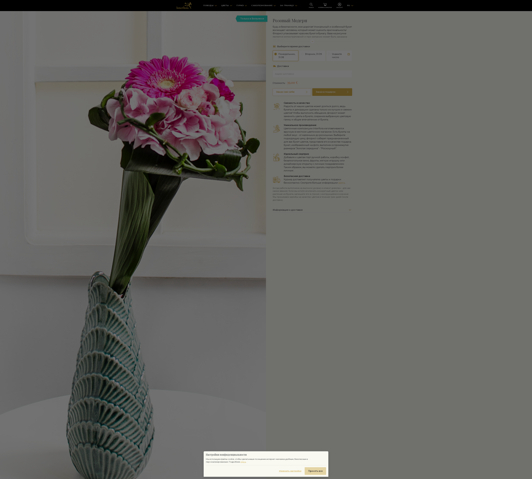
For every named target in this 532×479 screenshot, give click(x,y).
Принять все (315, 471)
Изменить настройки (290, 471)
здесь (243, 462)
